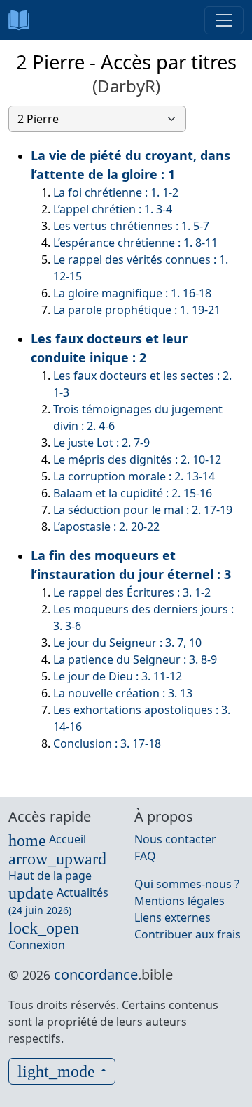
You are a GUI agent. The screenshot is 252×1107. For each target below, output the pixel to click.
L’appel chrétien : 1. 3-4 (112, 209)
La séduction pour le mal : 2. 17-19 (142, 509)
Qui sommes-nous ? (186, 884)
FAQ (145, 856)
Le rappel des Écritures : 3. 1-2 (132, 592)
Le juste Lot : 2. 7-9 (101, 442)
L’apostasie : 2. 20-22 (106, 526)
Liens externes (172, 917)
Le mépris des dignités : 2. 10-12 (137, 459)
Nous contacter (175, 839)
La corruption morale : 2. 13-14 (134, 476)
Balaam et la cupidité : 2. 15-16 (132, 493)
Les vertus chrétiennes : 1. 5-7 (131, 226)
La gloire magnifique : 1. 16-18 (132, 293)
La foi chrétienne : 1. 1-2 (115, 192)
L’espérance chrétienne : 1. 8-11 (135, 242)
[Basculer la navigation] (224, 20)
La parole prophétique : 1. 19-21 (136, 309)
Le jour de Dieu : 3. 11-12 (117, 676)
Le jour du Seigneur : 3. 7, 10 (127, 642)
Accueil (47, 839)
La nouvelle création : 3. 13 (122, 693)
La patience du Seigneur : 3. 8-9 (135, 659)
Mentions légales (179, 900)
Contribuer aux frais (187, 934)
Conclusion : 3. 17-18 (107, 743)
